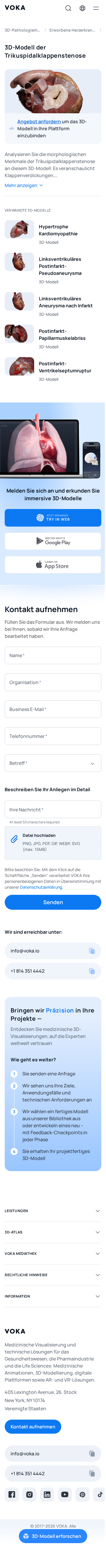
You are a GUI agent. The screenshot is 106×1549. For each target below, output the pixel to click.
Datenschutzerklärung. (41, 887)
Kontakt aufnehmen (33, 1426)
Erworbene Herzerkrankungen (72, 30)
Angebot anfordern (39, 121)
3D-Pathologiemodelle (23, 30)
